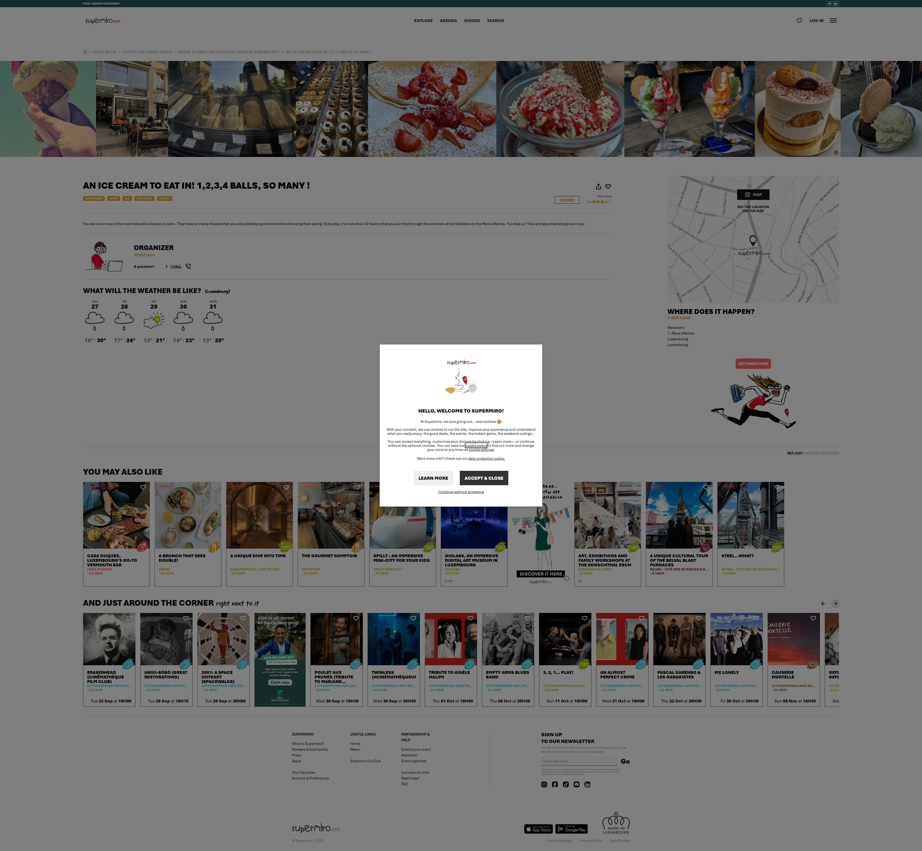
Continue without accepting (461, 491)
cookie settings (481, 450)
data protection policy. (486, 458)
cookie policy (476, 445)
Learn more (433, 478)
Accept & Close (484, 478)
